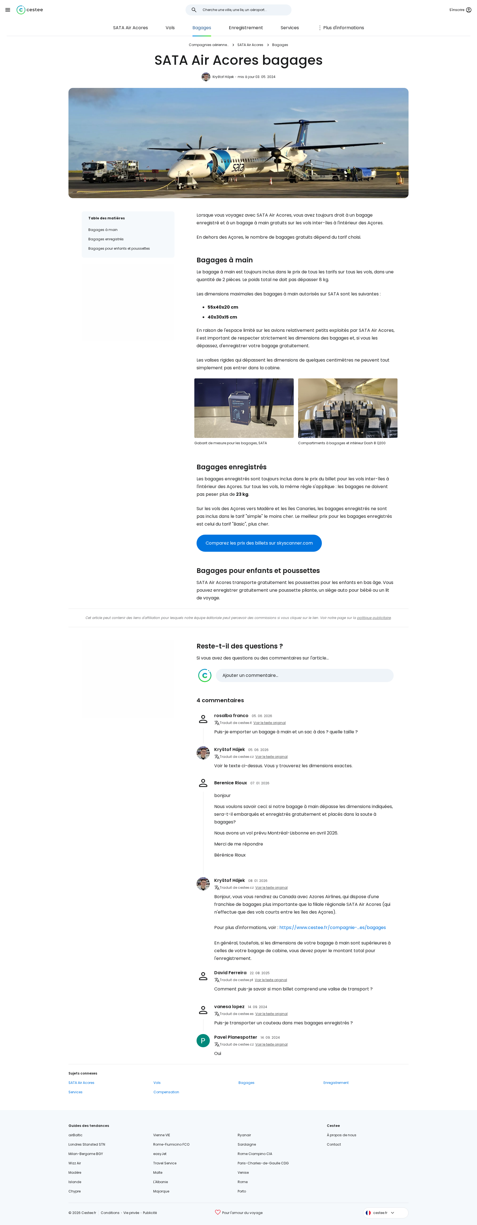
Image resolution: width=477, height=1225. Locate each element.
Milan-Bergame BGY (85, 1153)
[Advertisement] (128, 302)
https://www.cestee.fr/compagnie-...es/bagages (332, 927)
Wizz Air (74, 1163)
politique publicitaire (374, 617)
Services (290, 28)
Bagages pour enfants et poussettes (119, 248)
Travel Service (164, 1163)
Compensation (166, 1092)
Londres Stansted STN (86, 1144)
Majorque (161, 1191)
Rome (243, 1182)
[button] (7, 10)
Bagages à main (103, 229)
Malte (157, 1172)
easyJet (159, 1153)
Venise (243, 1172)
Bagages (201, 28)
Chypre (74, 1191)
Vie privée (131, 1212)
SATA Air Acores (130, 28)
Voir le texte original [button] (269, 722)
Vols (170, 28)
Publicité (150, 1212)
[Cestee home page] (30, 10)
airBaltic (75, 1135)
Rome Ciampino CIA (255, 1153)
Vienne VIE (161, 1135)
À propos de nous (341, 1135)
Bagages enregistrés (106, 239)
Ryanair (244, 1135)
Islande (74, 1182)
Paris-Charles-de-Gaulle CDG (263, 1163)
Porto (242, 1191)
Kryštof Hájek (223, 76)
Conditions (110, 1212)
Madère (74, 1172)
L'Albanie (160, 1182)
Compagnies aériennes (209, 44)
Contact (334, 1144)
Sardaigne (247, 1144)
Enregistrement (246, 28)
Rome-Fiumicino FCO (171, 1144)
